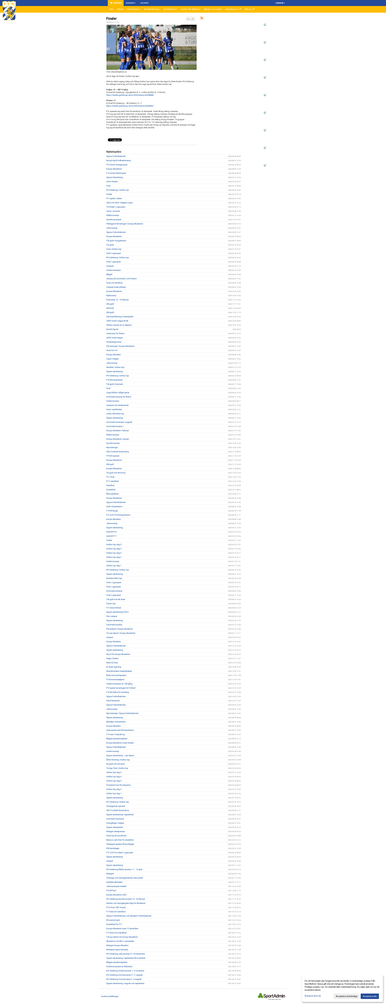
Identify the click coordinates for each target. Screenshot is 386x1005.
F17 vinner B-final (113, 608)
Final (108, 186)
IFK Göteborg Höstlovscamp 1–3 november (125, 971)
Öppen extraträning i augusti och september (125, 983)
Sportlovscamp (113, 443)
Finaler (111, 19)
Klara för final (112, 663)
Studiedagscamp (113, 342)
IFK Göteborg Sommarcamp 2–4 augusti (124, 979)
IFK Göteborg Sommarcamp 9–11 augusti (124, 975)
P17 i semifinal (112, 481)
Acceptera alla (370, 996)
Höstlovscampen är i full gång (119, 684)
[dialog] (342, 988)
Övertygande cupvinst (115, 806)
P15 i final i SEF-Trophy (116, 907)
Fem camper (111, 616)
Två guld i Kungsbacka (116, 240)
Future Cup (111, 603)
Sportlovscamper (113, 219)
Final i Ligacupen (113, 262)
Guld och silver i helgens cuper (119, 203)
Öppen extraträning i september (120, 814)
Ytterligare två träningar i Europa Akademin (124, 224)
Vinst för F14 (111, 350)
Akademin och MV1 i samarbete (120, 941)
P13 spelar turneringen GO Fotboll (120, 688)
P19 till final (111, 890)
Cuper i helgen (112, 359)
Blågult (109, 274)
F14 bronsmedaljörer (115, 679)
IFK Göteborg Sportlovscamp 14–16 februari (125, 899)
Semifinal (110, 485)
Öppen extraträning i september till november (125, 958)
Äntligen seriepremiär (115, 831)
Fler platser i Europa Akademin (119, 629)
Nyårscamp (111, 295)
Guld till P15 (111, 532)
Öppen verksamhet (114, 827)
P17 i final (110, 477)
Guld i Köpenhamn (114, 506)
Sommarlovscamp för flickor (118, 397)
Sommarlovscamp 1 (115, 426)
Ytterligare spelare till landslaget (120, 844)
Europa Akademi (113, 354)
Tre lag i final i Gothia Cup (117, 768)
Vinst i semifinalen (114, 409)
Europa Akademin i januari (117, 439)
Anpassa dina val (313, 996)
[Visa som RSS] (202, 18)
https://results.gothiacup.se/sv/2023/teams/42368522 (129, 106)
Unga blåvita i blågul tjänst (117, 392)
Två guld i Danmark (114, 384)
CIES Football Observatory (117, 452)
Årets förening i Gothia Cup (118, 760)
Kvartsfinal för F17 (114, 924)
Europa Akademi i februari (117, 430)
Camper (109, 637)
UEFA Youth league (114, 338)
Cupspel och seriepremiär (117, 405)
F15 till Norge (112, 511)
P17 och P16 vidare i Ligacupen (119, 852)
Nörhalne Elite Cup (114, 578)
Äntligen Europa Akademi (117, 945)
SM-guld (110, 464)
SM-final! (110, 308)
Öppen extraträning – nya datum (120, 755)
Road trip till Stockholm (116, 836)
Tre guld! (110, 245)
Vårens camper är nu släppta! (119, 325)
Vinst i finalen (112, 181)
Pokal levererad (113, 700)
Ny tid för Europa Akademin (118, 654)
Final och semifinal (114, 283)
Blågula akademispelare (116, 738)
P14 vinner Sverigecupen (116, 165)
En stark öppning (113, 667)
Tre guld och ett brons (115, 473)
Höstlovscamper (113, 270)
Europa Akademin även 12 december (122, 928)
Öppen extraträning (114, 371)
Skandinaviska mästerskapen (119, 671)
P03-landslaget (112, 848)
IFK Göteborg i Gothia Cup (117, 190)
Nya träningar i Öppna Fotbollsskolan (122, 713)
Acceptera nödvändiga (346, 996)
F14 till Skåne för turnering (117, 692)
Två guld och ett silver (115, 599)
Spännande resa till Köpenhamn (120, 730)
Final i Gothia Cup (113, 249)
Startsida (116, 3)
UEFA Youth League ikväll (117, 321)
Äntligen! (110, 874)
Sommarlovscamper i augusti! (119, 422)
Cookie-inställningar (109, 996)
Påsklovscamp (112, 215)
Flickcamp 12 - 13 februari (117, 300)
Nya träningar (112, 447)
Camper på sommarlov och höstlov (121, 278)
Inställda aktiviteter (114, 882)
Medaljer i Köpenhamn (116, 722)
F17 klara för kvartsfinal (116, 933)
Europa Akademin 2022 (116, 895)
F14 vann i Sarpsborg (115, 734)
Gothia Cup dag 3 (113, 553)
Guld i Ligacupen (113, 253)
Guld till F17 (111, 536)
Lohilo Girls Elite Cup (115, 414)
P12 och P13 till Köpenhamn (118, 515)
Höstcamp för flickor (115, 333)
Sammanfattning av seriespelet (119, 316)
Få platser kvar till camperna (118, 785)
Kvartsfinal (110, 489)
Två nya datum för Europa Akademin (122, 937)
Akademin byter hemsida (117, 949)
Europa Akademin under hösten (120, 743)
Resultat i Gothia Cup (115, 367)
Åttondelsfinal (112, 494)
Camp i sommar (113, 211)
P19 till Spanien (112, 456)
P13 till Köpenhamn (114, 380)
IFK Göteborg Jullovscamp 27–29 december (125, 954)
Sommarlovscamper (115, 819)
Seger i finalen (112, 658)
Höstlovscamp (112, 401)
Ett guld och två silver (115, 764)
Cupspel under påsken (116, 287)
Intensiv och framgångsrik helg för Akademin (126, 903)
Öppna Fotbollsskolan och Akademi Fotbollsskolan (128, 916)
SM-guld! (110, 304)
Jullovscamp (111, 228)
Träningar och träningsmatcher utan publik (124, 878)
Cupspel (110, 266)
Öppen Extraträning (114, 177)
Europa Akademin (114, 169)
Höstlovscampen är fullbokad (119, 966)
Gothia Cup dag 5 (113, 544)
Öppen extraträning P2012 (117, 612)
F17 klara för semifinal (115, 911)
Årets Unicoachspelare (116, 675)
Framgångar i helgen (115, 823)
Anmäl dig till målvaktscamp (118, 160)
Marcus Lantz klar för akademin (120, 840)
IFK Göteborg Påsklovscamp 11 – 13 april (124, 869)
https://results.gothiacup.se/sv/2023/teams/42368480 (129, 95)
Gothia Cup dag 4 (113, 549)
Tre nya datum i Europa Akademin (120, 633)
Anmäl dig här (112, 329)
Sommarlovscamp (114, 591)
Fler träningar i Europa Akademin (120, 346)
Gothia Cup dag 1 (113, 565)
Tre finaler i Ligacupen (115, 207)
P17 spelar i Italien (114, 198)
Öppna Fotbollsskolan (116, 156)
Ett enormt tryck (113, 920)
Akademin (130, 3)
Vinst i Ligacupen (113, 582)
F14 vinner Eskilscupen (116, 173)
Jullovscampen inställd (116, 886)
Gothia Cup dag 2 (113, 557)
